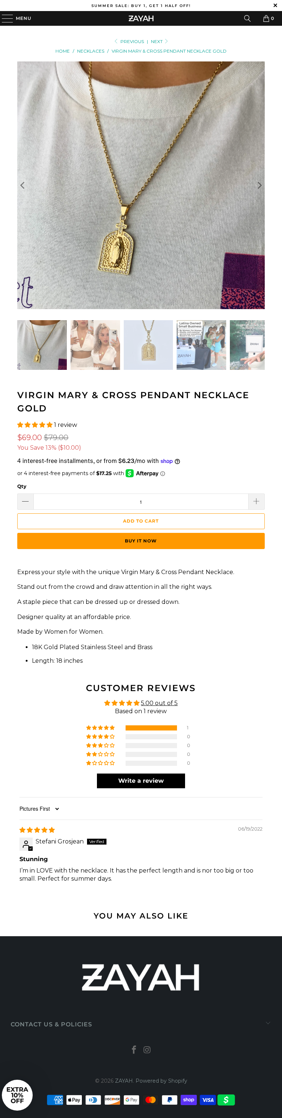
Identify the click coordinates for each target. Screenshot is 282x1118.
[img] (37, 830)
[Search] (247, 18)
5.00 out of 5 (159, 703)
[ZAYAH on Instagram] (147, 1050)
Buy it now (141, 541)
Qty (21, 486)
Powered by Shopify (161, 1081)
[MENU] (4, 18)
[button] (35, 424)
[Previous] (23, 185)
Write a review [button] (141, 780)
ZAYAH (124, 1081)
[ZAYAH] (141, 18)
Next (157, 41)
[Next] (259, 185)
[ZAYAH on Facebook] (134, 1050)
